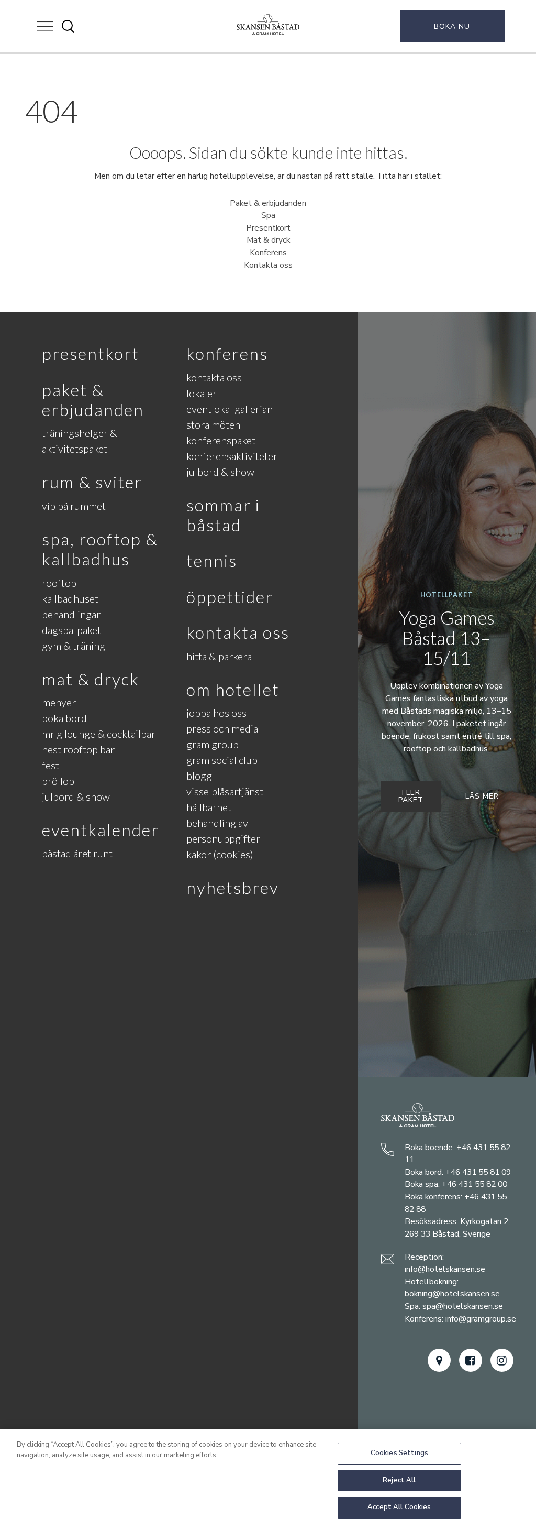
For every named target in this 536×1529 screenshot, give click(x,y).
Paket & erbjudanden (268, 203)
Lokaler (201, 393)
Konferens (268, 252)
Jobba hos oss (216, 712)
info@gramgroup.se (480, 1319)
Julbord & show (76, 796)
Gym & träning (73, 645)
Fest (50, 765)
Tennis (211, 560)
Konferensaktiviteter (231, 456)
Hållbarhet (208, 807)
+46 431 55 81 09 (478, 1172)
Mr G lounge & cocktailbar (98, 733)
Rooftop (59, 582)
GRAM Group (212, 744)
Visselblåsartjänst (224, 791)
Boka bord (64, 718)
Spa (268, 215)
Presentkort (268, 228)
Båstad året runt (77, 853)
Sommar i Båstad (223, 515)
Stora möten (213, 424)
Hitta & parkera (219, 656)
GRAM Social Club (222, 759)
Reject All (399, 1480)
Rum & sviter (92, 482)
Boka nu (452, 26)
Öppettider (229, 596)
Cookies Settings (399, 1453)
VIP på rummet (74, 505)
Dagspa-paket (71, 630)
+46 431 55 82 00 (474, 1184)
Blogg (199, 775)
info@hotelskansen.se (445, 1269)
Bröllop (58, 780)
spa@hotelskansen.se (462, 1306)
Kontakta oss (268, 265)
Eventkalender (100, 830)
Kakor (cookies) (219, 854)
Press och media (222, 728)
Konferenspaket (220, 440)
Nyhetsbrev (232, 887)
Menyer (59, 702)
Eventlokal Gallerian (229, 408)
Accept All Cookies (399, 1507)
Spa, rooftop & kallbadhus (100, 549)
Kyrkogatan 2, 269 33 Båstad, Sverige (457, 1228)
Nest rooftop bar (78, 749)
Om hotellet (233, 689)
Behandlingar (71, 614)
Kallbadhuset (70, 598)
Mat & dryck (268, 240)
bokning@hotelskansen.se (452, 1293)
